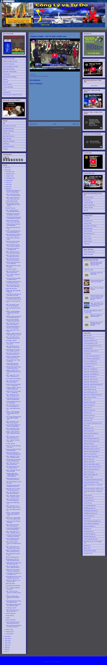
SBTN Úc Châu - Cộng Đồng (41, 76)
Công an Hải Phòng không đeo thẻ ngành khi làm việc (13, 626)
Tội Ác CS (86, 503)
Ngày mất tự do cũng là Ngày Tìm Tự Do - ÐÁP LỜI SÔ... (13, 518)
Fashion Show (87, 200)
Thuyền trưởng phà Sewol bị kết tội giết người (13, 224)
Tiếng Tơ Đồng (87, 238)
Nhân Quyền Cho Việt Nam (10, 76)
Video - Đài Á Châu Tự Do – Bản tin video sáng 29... (13, 422)
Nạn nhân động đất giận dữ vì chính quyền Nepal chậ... (13, 231)
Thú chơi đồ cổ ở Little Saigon (13, 378)
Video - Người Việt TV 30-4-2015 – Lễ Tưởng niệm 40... (13, 195)
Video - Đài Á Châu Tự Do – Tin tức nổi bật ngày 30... (13, 305)
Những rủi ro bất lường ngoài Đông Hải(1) (96, 315)
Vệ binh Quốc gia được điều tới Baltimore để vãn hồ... (13, 486)
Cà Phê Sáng (6, 74)
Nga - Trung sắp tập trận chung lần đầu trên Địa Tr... (13, 210)
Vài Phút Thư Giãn (88, 534)
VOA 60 (86, 518)
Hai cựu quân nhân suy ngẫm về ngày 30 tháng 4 (13, 279)
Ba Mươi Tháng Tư (10, 208)
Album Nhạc (87, 218)
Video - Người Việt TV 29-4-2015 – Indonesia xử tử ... (13, 375)
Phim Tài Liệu (87, 236)
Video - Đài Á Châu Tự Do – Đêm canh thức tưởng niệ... (13, 252)
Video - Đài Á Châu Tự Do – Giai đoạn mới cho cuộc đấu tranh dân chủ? (96, 304)
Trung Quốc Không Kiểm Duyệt (91, 479)
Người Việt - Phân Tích (89, 379)
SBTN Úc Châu (87, 461)
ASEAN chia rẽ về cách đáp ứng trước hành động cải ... (13, 570)
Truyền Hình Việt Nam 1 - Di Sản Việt (93, 485)
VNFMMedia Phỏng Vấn (90, 510)
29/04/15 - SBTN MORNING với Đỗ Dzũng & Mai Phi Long (13, 413)
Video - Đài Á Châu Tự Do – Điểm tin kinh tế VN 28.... (13, 493)
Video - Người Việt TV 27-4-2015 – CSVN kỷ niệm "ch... (13, 532)
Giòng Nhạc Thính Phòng (90, 225)
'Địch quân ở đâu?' (10, 583)
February (8, 631)
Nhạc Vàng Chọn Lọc (89, 233)
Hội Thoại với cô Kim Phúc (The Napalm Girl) (12, 249)
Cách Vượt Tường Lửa (8, 64)
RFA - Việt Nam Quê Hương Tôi (91, 423)
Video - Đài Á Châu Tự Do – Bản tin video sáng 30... (13, 324)
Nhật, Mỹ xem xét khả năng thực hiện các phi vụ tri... (13, 353)
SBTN (85, 425)
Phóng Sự (86, 412)
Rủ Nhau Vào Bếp (88, 207)
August (8, 180)
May (7, 186)
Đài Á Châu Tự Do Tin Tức (9, 125)
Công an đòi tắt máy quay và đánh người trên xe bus (13, 622)
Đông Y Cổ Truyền (88, 254)
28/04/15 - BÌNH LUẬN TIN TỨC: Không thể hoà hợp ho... (13, 433)
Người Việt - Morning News (10, 71)
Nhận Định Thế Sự (88, 402)
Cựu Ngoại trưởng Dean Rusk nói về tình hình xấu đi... (13, 282)
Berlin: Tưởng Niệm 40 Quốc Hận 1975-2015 (13, 470)
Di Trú (4, 89)
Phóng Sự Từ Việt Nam (9, 141)
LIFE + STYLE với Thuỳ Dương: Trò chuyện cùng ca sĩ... (13, 593)
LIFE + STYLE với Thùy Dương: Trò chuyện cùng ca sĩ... (13, 543)
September (9, 178)
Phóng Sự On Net (88, 415)
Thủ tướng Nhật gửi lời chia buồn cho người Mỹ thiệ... (13, 398)
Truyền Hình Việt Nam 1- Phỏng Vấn (93, 491)
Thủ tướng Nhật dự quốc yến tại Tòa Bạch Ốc (13, 402)
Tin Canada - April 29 (11, 340)
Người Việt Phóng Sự (89, 392)
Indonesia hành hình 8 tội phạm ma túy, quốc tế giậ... (13, 221)
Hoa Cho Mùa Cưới (11, 613)
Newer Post (33, 124)
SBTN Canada (87, 430)
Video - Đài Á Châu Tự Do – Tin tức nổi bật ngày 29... (13, 405)
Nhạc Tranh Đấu (88, 231)
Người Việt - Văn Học (89, 387)
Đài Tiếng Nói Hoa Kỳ (8, 128)
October (8, 176)
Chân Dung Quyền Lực (89, 343)
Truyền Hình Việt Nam (8, 146)
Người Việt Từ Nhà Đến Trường (91, 394)
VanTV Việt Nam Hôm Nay (90, 523)
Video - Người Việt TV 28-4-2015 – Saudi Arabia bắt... (13, 429)
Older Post (76, 124)
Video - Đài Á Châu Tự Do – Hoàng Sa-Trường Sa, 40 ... (13, 337)
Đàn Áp (85, 545)
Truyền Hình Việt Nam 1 (90, 482)
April (7, 188)
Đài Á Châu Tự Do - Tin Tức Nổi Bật (93, 541)
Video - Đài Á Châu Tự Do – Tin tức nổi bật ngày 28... (13, 499)
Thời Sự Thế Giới (7, 84)
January (8, 633)
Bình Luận (5, 82)
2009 (6, 647)
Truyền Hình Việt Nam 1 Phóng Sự (92, 488)
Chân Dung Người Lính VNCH (10, 66)
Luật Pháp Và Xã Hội (89, 363)
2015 (6, 169)
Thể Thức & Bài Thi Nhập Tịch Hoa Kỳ (12, 94)
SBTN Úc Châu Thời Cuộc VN (91, 466)
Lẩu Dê (7, 617)
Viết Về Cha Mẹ (88, 241)
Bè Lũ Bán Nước (88, 338)
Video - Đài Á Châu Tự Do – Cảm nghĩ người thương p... (13, 547)
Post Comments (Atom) (58, 128)
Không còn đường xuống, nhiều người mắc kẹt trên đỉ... (13, 597)
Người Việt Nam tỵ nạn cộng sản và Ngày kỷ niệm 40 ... (13, 350)
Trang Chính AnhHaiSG (9, 58)
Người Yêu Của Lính (89, 397)
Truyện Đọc (87, 243)
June (7, 184)
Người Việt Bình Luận (89, 389)
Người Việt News (7, 138)
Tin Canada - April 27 (11, 607)
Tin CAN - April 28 (10, 443)
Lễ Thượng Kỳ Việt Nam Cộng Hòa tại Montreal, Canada (13, 217)
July (7, 182)
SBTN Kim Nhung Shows (90, 441)
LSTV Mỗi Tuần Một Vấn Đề (91, 356)
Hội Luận (5, 79)
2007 (6, 651)
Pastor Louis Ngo (88, 405)
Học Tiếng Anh (6, 92)
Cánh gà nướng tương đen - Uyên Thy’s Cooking (97, 281)
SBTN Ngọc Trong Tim (89, 446)
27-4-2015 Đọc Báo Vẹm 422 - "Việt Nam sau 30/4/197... (13, 535)
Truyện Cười (87, 495)
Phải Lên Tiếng (87, 418)
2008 (6, 649)
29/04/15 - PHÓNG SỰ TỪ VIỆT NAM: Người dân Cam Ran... (13, 372)
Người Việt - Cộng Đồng (90, 369)
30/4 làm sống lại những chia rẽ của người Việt (13, 263)
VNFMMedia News (88, 508)
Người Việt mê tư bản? (11, 288)
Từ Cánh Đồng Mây (8, 87)
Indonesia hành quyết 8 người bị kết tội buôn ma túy (13, 367)
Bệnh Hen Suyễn (89, 269)
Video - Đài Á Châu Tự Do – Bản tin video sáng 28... (13, 525)
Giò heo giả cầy (10, 615)
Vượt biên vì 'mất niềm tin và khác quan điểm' (13, 580)
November (9, 173)
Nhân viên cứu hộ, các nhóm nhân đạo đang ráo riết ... (13, 489)
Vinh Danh (86, 528)
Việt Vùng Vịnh (87, 531)
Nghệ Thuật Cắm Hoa (89, 205)
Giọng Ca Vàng (87, 223)
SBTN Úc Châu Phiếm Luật (90, 464)
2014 (6, 636)
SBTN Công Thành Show (90, 433)
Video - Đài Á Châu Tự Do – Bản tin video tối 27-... (13, 610)
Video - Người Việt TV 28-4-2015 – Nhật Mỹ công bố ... (13, 457)
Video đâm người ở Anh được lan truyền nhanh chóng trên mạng (96, 264)
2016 (6, 167)
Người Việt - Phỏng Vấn (90, 381)
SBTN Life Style (88, 443)
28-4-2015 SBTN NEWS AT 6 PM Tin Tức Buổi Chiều (13, 425)
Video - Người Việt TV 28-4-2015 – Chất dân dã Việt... (13, 496)
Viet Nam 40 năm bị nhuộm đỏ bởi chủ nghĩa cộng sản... (13, 317)
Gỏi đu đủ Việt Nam (11, 619)
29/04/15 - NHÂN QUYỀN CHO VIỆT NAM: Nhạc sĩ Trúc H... (13, 334)
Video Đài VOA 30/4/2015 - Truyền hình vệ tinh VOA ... (13, 320)
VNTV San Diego (88, 515)
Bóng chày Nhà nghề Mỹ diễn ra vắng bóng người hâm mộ (13, 298)
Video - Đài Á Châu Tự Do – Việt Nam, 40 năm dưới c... (13, 347)
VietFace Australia (88, 526)
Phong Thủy (87, 407)
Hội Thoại (86, 353)
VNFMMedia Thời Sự (89, 513)
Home (5, 28)
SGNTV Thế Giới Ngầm (89, 474)
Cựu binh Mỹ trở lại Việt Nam (13, 585)
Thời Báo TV (87, 477)
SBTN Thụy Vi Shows (89, 454)
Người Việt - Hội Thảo (89, 376)
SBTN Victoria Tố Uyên (89, 456)
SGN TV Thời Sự (88, 472)
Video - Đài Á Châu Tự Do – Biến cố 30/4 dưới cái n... (13, 437)
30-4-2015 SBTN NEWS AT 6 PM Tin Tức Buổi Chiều (13, 191)
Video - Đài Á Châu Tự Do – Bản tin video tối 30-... (13, 272)
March (8, 629)
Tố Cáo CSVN (87, 500)
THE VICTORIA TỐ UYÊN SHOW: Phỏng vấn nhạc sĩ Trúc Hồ (13, 205)
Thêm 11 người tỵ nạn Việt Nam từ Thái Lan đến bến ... (13, 245)
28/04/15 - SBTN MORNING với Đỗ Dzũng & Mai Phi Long (13, 514)
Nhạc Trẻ (86, 399)
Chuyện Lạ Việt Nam (89, 340)
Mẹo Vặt (86, 210)
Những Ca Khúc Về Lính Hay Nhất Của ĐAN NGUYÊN (96, 324)
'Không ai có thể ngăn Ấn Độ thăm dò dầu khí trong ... (13, 357)
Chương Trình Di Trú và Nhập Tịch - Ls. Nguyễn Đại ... (13, 385)
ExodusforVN (87, 348)
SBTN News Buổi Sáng (8, 69)
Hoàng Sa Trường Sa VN (90, 350)
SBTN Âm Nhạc (88, 459)
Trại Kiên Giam (87, 497)
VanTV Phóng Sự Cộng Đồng (91, 521)
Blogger (62, 661)
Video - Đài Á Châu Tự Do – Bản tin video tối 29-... (13, 381)
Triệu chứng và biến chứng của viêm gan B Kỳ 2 (12, 467)
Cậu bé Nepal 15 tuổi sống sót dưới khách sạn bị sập (13, 294)
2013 (6, 638)
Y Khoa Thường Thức (89, 251)
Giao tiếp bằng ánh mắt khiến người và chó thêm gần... (13, 460)
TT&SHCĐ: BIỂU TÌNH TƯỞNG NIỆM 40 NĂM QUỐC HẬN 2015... (12, 475)
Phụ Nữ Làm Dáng (88, 197)
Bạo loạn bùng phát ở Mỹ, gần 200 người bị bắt (13, 450)
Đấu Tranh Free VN (89, 550)
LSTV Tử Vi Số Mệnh (89, 361)
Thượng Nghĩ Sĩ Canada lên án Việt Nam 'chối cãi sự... (13, 214)
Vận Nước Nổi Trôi (88, 536)
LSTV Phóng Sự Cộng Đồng (91, 358)
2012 (6, 640)
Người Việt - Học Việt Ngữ (90, 374)
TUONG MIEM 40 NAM (11, 201)
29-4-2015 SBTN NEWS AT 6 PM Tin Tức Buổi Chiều (13, 327)
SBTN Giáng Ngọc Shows (90, 438)
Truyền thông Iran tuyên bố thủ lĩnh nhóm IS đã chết (13, 563)
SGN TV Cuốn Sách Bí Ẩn (90, 469)
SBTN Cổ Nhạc (87, 436)
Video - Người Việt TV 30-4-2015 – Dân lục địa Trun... (13, 198)
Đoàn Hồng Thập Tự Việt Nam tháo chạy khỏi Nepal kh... (13, 235)
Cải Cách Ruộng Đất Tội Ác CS (91, 345)
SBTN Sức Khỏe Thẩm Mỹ (90, 451)
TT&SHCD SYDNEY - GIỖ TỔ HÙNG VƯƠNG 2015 (13, 388)
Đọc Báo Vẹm (6, 133)
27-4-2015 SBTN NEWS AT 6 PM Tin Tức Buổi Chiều (13, 528)
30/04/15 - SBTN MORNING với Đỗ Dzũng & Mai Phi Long (13, 313)
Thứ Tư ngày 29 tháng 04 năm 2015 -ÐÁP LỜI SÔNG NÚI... (13, 418)
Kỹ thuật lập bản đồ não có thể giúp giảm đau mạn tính (13, 577)
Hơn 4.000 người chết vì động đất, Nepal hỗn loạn (13, 601)
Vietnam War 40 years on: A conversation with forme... (13, 479)
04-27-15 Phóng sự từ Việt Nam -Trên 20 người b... (12, 539)
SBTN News (6, 143)
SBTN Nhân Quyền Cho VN (90, 448)
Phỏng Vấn (86, 420)
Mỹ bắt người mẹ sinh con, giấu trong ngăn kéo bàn (12, 560)
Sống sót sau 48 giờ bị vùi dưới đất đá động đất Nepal (13, 453)
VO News (5, 149)
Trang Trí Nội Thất (88, 202)
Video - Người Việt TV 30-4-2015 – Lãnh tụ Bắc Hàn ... (13, 285)
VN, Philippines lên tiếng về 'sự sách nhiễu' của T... (13, 574)
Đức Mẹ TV (86, 553)
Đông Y (85, 548)
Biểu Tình (86, 335)
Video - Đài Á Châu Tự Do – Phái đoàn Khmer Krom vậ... (13, 506)
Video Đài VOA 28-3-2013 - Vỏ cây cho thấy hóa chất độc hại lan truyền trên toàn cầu (97, 297)
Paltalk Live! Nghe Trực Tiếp (10, 61)
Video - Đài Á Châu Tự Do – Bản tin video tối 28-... (13, 463)
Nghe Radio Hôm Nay (8, 136)
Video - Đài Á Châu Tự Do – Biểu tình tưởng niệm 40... (13, 259)
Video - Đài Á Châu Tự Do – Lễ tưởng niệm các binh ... (13, 256)
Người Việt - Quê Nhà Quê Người (92, 384)
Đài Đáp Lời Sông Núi (8, 131)
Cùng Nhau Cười (88, 220)
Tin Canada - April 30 (11, 269)
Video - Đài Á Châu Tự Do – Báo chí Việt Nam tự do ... (13, 395)
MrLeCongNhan (88, 366)
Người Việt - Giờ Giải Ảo (90, 371)
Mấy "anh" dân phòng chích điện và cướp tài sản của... (13, 551)
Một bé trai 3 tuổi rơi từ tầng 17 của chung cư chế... (13, 242)
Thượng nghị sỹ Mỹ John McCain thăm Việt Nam (12, 364)
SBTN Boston (87, 428)
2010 (6, 645)
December (9, 171)
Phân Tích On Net (88, 410)
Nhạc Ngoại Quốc (88, 228)
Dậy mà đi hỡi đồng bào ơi (12, 557)
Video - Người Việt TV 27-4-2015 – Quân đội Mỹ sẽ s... (13, 567)
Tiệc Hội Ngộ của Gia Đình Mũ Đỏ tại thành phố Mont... (13, 605)
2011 (6, 642)
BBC (4, 123)
